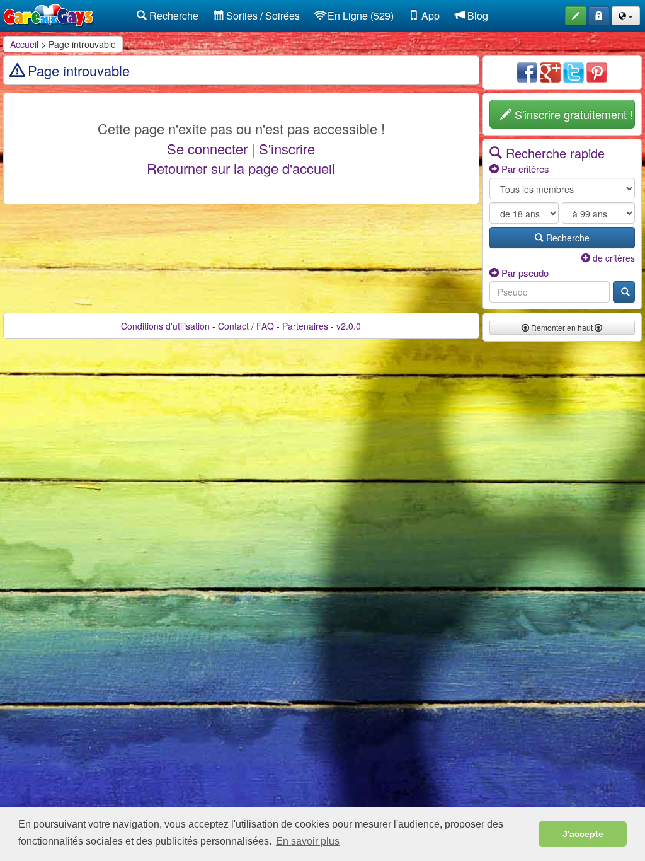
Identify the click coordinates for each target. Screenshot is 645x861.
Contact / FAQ (246, 326)
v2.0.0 (348, 326)
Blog (476, 15)
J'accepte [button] (582, 834)
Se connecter (207, 148)
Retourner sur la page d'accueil (241, 168)
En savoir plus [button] (308, 841)
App (429, 15)
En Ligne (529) (359, 15)
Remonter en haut (562, 327)
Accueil (24, 44)
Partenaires (305, 326)
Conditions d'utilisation (165, 326)
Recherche (172, 15)
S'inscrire (287, 148)
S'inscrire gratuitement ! (572, 114)
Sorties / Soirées (262, 15)
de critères (612, 257)
